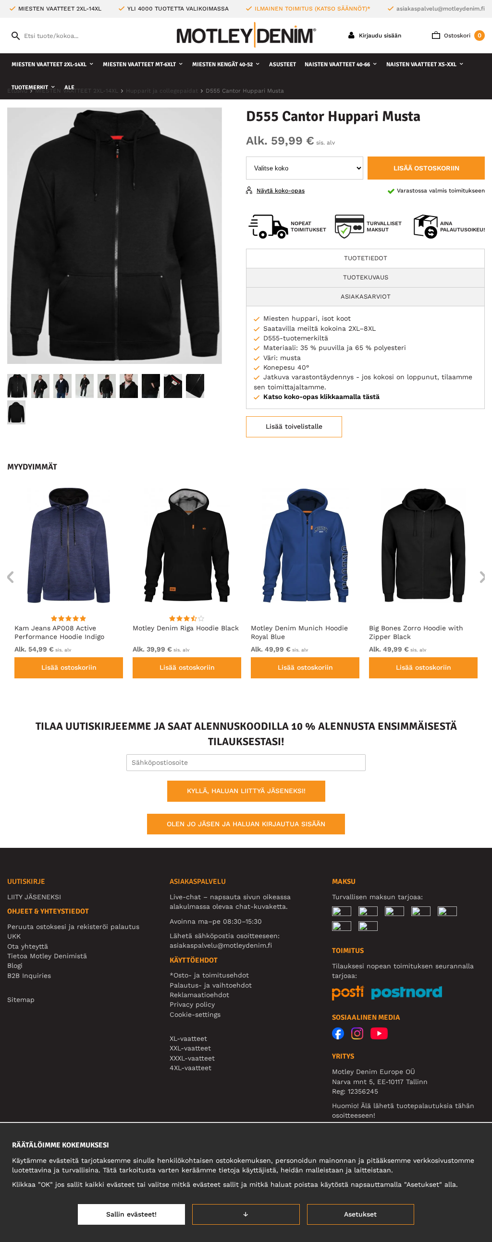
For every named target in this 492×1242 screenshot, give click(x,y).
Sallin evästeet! (131, 1214)
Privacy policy (192, 1004)
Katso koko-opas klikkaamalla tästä (321, 396)
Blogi (15, 965)
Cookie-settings (195, 1014)
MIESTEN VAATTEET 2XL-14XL (49, 64)
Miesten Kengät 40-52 (222, 64)
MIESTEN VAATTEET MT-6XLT (139, 64)
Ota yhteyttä (27, 946)
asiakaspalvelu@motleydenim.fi (440, 8)
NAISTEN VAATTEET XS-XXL (421, 64)
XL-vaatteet (188, 1038)
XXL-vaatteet (190, 1048)
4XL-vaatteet (190, 1068)
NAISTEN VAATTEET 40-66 (337, 64)
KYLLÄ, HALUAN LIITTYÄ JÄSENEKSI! (246, 791)
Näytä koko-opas (281, 190)
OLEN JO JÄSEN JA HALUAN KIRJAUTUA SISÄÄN (246, 824)
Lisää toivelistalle (294, 426)
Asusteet (282, 64)
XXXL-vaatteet (192, 1058)
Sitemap (21, 999)
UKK (14, 936)
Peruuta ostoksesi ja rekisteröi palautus (73, 926)
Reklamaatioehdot (199, 995)
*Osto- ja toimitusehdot (209, 975)
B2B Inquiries (29, 975)
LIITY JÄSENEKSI (34, 897)
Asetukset (360, 1214)
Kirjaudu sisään (379, 35)
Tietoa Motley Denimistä (47, 956)
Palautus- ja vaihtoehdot (211, 985)
